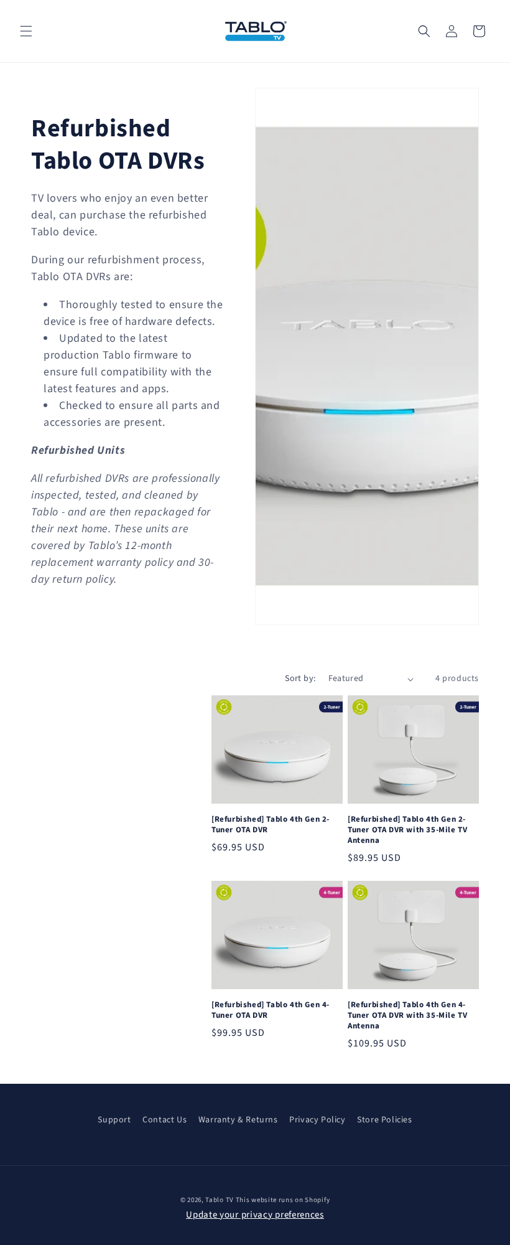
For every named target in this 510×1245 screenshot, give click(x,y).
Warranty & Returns (238, 1120)
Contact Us (164, 1120)
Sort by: (300, 678)
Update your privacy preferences (255, 1214)
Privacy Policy (317, 1120)
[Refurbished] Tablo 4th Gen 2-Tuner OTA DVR (270, 824)
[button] (26, 31)
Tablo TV (220, 1200)
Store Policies (384, 1120)
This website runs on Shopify (283, 1200)
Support (114, 1120)
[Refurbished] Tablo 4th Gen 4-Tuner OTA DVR (270, 1010)
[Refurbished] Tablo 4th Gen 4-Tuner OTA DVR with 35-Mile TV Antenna (407, 1015)
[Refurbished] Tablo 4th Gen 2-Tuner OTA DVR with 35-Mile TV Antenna (407, 830)
